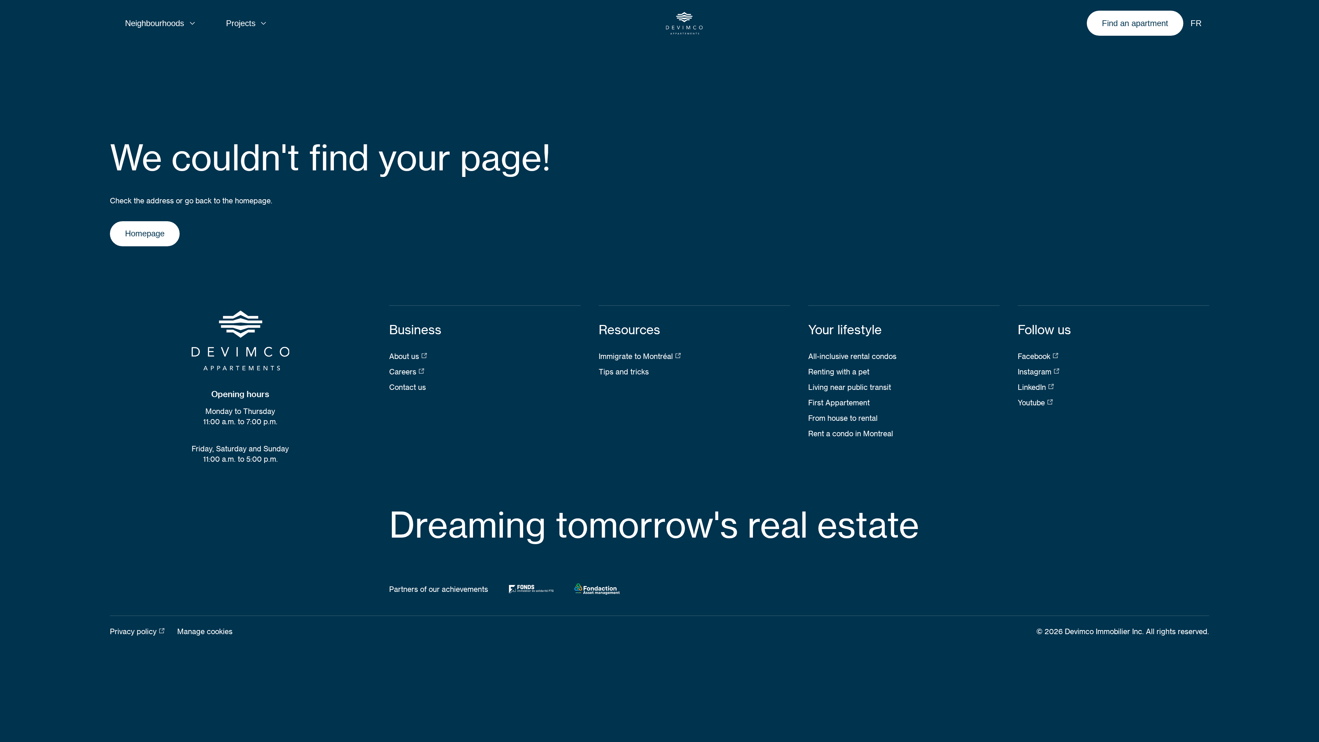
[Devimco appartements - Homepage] (684, 23)
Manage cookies (205, 631)
